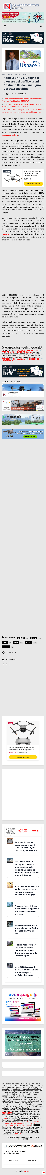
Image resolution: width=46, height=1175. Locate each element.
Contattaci (32, 1160)
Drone (10, 74)
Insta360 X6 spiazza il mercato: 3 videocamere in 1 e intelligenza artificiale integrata (26, 971)
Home (4, 74)
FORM (4, 1118)
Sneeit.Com (27, 1171)
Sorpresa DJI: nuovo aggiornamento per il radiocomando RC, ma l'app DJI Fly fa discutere (26, 846)
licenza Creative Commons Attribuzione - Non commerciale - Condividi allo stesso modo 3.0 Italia (20, 1123)
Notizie (18, 74)
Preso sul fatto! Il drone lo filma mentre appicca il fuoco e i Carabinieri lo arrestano (27, 910)
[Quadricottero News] (23, 10)
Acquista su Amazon (23, 757)
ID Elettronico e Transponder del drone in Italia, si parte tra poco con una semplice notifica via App (23, 111)
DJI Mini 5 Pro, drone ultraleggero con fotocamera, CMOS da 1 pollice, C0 (22, 748)
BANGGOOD (34, 359)
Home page (13, 1160)
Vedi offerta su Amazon (33, 183)
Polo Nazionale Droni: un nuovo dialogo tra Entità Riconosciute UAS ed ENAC (26, 929)
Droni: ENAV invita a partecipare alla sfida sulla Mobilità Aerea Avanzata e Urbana (21, 105)
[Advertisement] (21, 268)
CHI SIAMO (16, 1134)
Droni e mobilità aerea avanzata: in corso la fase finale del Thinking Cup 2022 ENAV (22, 100)
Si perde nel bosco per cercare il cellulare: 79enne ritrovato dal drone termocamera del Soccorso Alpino (26, 950)
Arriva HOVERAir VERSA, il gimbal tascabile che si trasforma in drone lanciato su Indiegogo (27, 890)
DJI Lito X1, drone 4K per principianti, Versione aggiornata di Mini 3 (32, 173)
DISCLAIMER (7, 1113)
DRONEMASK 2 (8, 361)
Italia (25, 74)
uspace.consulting (10, 135)
